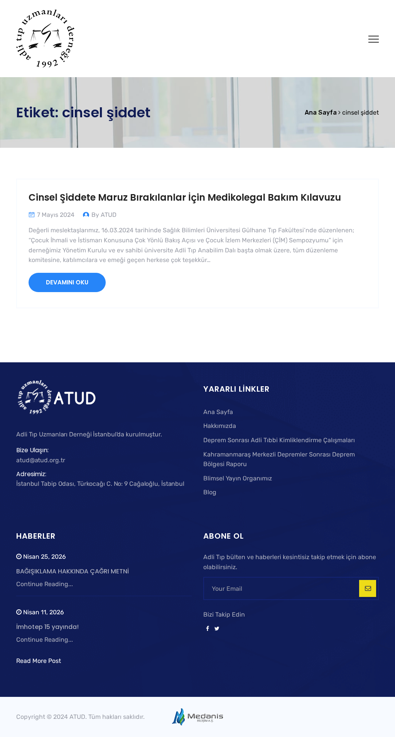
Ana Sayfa (218, 412)
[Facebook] (207, 629)
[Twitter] (215, 629)
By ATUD (103, 214)
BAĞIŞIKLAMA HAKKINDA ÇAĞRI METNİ (72, 571)
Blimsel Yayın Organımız (237, 478)
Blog (209, 492)
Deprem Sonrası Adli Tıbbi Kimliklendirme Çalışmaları (279, 440)
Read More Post (38, 660)
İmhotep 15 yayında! (47, 626)
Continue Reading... (44, 584)
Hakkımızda (219, 425)
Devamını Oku (67, 282)
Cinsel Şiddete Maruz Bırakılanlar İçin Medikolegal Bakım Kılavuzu (185, 197)
